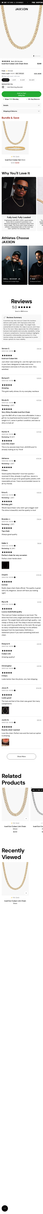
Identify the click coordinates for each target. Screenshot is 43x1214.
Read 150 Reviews (17, 61)
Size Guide (37, 73)
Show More (21, 756)
